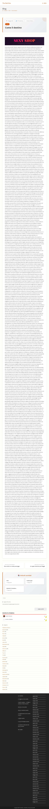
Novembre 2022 (36, 761)
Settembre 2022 (36, 765)
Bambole (4, 661)
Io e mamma (20, 695)
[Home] (2, 10)
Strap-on (4, 687)
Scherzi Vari (4, 683)
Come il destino (14, 10)
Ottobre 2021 (35, 790)
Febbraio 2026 (35, 709)
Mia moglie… (20, 729)
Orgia (3, 646)
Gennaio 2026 (35, 712)
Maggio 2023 (35, 747)
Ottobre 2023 (35, 736)
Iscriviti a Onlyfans (9, 619)
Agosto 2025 (35, 723)
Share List (40, 609)
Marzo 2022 (35, 779)
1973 (7, 580)
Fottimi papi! (29, 580)
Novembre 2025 (36, 716)
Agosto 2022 (35, 768)
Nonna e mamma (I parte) (23, 710)
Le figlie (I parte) (21, 718)
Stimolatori (4, 685)
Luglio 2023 (35, 743)
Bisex (3, 633)
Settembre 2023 (36, 738)
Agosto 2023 (35, 741)
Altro (3, 631)
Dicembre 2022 (36, 759)
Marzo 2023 (35, 752)
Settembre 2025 (36, 721)
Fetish (3, 672)
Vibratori (4, 689)
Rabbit (3, 680)
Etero (7, 24)
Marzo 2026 (35, 707)
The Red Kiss (6, 3)
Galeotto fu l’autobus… (11, 588)
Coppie (3, 635)
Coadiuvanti (4, 663)
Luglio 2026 (35, 698)
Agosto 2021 (35, 795)
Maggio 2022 (35, 774)
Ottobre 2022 (35, 763)
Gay (3, 640)
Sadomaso (4, 648)
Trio (3, 655)
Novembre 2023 (36, 734)
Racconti (3, 629)
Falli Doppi (4, 670)
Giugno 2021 (35, 799)
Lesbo (3, 642)
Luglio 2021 (35, 797)
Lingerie (3, 676)
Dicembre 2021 (36, 786)
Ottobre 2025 (35, 718)
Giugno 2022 (35, 772)
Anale (3, 659)
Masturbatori (4, 678)
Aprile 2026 (35, 705)
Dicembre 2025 (36, 714)
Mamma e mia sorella (22, 707)
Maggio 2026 (35, 703)
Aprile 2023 (35, 750)
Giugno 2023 (35, 745)
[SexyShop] (24, 41)
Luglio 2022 (35, 770)
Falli (3, 668)
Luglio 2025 (35, 725)
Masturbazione (5, 644)
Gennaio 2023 (35, 756)
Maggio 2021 (35, 801)
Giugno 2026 (35, 700)
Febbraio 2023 (35, 754)
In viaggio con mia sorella (23, 699)
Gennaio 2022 (35, 783)
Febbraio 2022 (35, 781)
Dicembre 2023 (36, 732)
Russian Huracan (8, 616)
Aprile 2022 (35, 777)
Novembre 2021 (36, 788)
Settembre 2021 (36, 792)
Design (3, 665)
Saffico (3, 650)
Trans (3, 653)
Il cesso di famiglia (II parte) (23, 721)
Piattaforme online (5, 627)
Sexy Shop (4, 657)
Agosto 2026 (35, 696)
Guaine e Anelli (5, 674)
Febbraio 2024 (35, 727)
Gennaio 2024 (35, 729)
